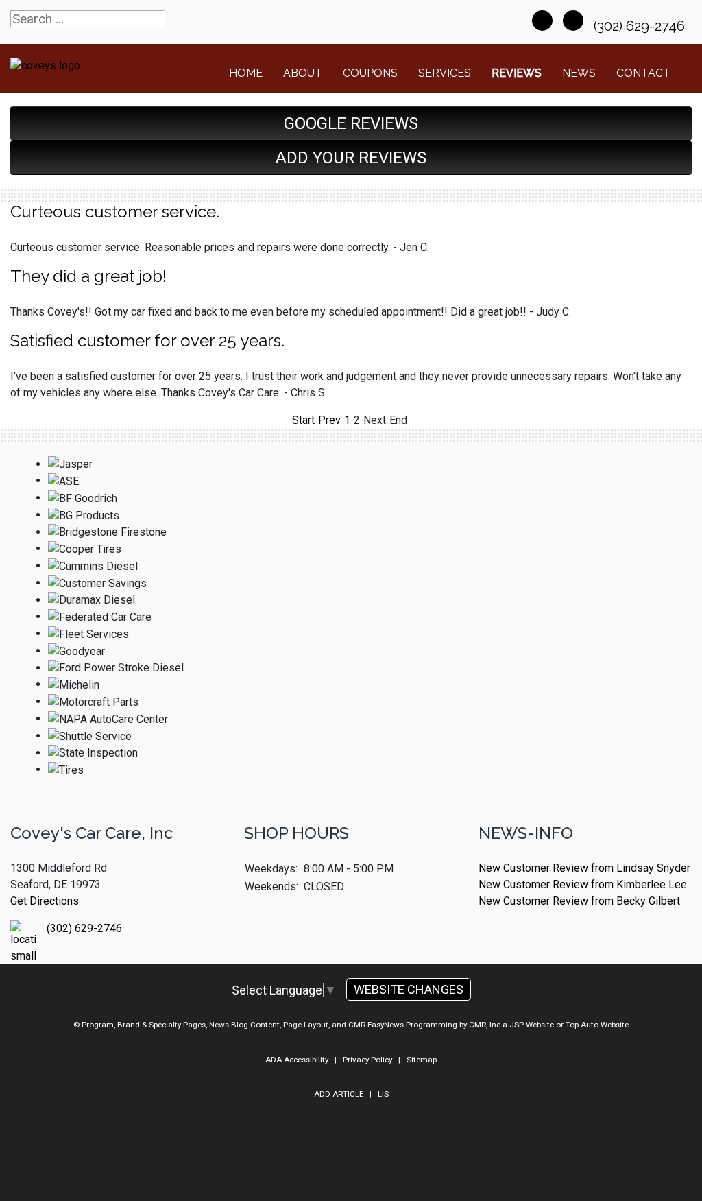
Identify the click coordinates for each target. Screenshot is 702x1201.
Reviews (517, 73)
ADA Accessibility (296, 1060)
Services (444, 73)
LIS (383, 1094)
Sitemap (422, 1060)
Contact (643, 73)
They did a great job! (88, 276)
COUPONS (370, 73)
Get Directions (44, 900)
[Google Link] (573, 20)
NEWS (579, 73)
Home (246, 73)
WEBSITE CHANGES (408, 989)
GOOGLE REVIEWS (351, 123)
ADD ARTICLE (338, 1094)
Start (303, 420)
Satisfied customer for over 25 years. (147, 340)
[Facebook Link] (542, 20)
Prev (329, 420)
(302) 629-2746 (641, 26)
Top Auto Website (597, 1025)
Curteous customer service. (114, 212)
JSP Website (531, 1025)
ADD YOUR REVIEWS (351, 157)
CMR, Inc (484, 1025)
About (302, 73)
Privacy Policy (367, 1060)
